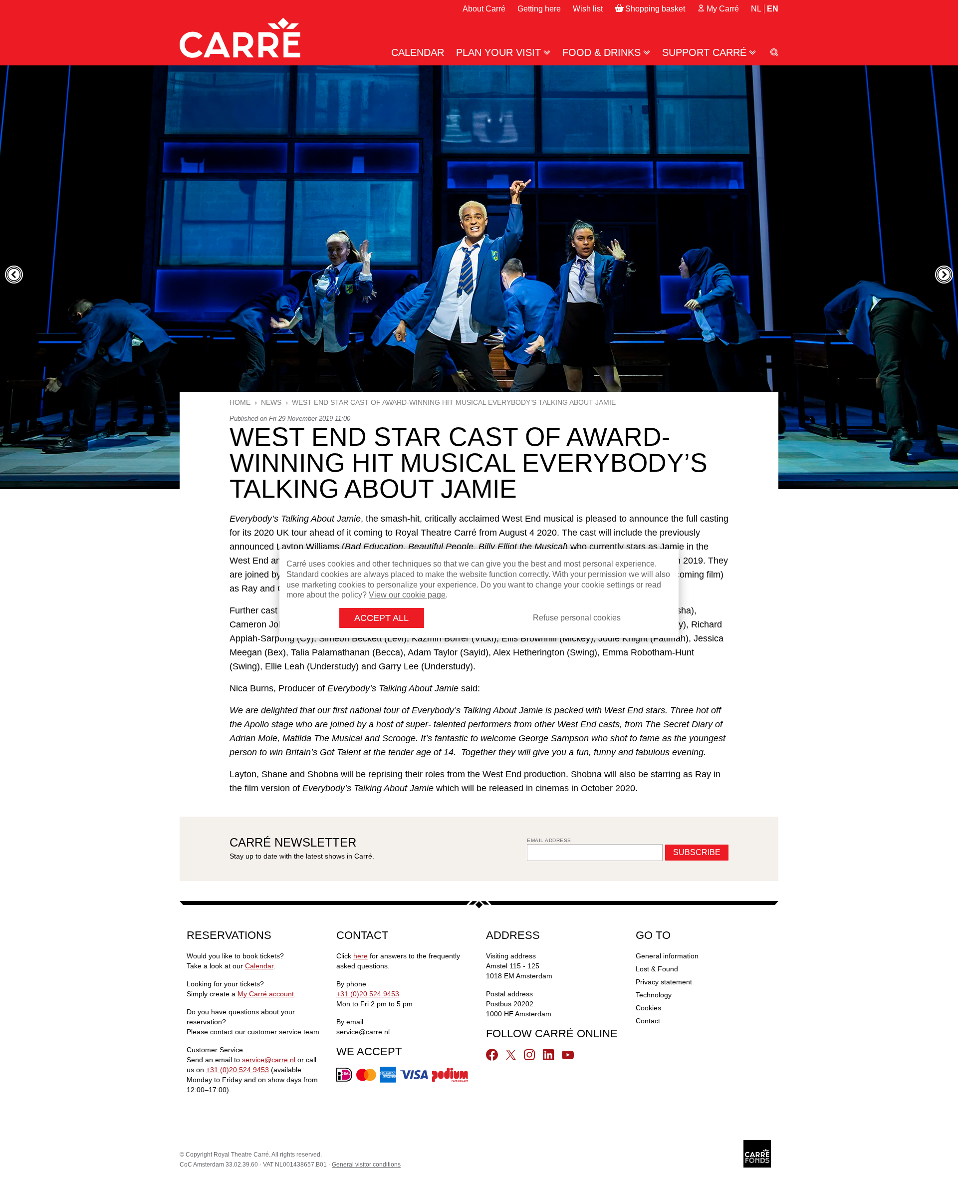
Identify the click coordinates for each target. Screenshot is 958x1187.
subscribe (696, 852)
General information (667, 956)
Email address (549, 840)
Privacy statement (664, 982)
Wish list (588, 8)
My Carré (723, 8)
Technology (654, 995)
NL (756, 8)
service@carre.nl (268, 1060)
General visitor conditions (366, 1164)
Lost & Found (657, 969)
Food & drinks (601, 52)
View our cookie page (407, 595)
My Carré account (266, 994)
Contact (648, 1021)
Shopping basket (655, 8)
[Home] (240, 37)
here (360, 956)
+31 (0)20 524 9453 (237, 1070)
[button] (14, 275)
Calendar (417, 52)
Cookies (648, 1008)
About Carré (484, 8)
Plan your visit (498, 52)
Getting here (539, 8)
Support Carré (704, 52)
